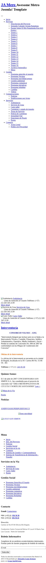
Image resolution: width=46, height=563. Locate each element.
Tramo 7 (14, 46)
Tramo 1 (14, 33)
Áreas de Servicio (18, 111)
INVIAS (8, 409)
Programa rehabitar (18, 87)
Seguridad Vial (16, 116)
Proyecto (9, 22)
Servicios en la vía (13, 448)
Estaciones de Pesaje (19, 118)
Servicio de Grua (17, 105)
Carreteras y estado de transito (22, 109)
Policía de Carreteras (19, 114)
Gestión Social (11, 446)
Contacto (9, 122)
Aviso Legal (15, 125)
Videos (13, 92)
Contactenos (12, 511)
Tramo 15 (14, 63)
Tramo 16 (14, 65)
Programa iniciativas (18, 85)
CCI (28, 409)
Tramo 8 (14, 48)
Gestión (9, 72)
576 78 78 (15, 515)
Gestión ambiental (18, 81)
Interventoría (9, 327)
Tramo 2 (14, 35)
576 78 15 (15, 518)
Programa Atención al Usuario (17, 482)
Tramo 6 (14, 43)
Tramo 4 (14, 39)
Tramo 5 (14, 41)
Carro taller (15, 107)
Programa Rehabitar (13, 496)
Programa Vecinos (18, 76)
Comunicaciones (12, 94)
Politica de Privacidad (19, 127)
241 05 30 (21, 367)
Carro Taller (17, 316)
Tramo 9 (14, 50)
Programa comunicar (19, 83)
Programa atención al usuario (22, 74)
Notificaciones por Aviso (20, 98)
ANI (3, 409)
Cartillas (14, 89)
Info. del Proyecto (13, 442)
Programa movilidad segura (21, 79)
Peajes (13, 120)
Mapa (13, 70)
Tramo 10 (14, 52)
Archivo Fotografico (19, 68)
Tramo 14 (14, 61)
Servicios (9, 100)
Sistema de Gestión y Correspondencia (21, 453)
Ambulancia (15, 103)
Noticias (14, 96)
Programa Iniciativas (14, 493)
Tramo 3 (14, 37)
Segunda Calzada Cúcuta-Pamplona (25, 26)
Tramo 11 (14, 54)
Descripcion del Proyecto (20, 24)
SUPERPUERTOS (18, 409)
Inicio (8, 19)
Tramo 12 (14, 57)
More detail (5, 305)
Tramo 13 (14, 59)
